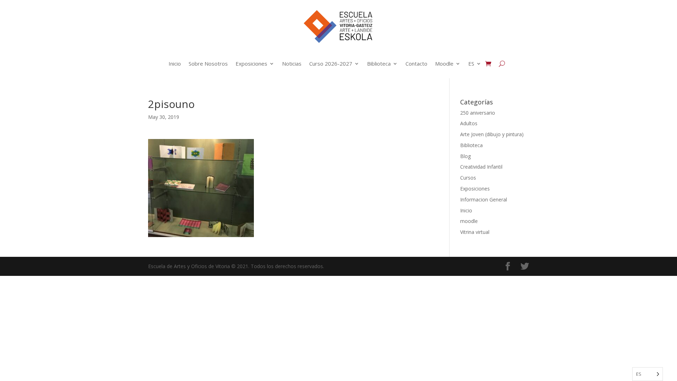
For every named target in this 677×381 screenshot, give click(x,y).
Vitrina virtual (474, 232)
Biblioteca (379, 63)
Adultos (468, 123)
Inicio (175, 63)
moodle (469, 221)
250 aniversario (477, 112)
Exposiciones (251, 63)
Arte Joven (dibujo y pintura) (492, 134)
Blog (465, 156)
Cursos (468, 177)
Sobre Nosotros (208, 63)
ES (471, 63)
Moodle (444, 63)
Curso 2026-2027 (330, 63)
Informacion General (483, 199)
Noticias (291, 63)
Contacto (416, 63)
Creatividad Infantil (481, 166)
